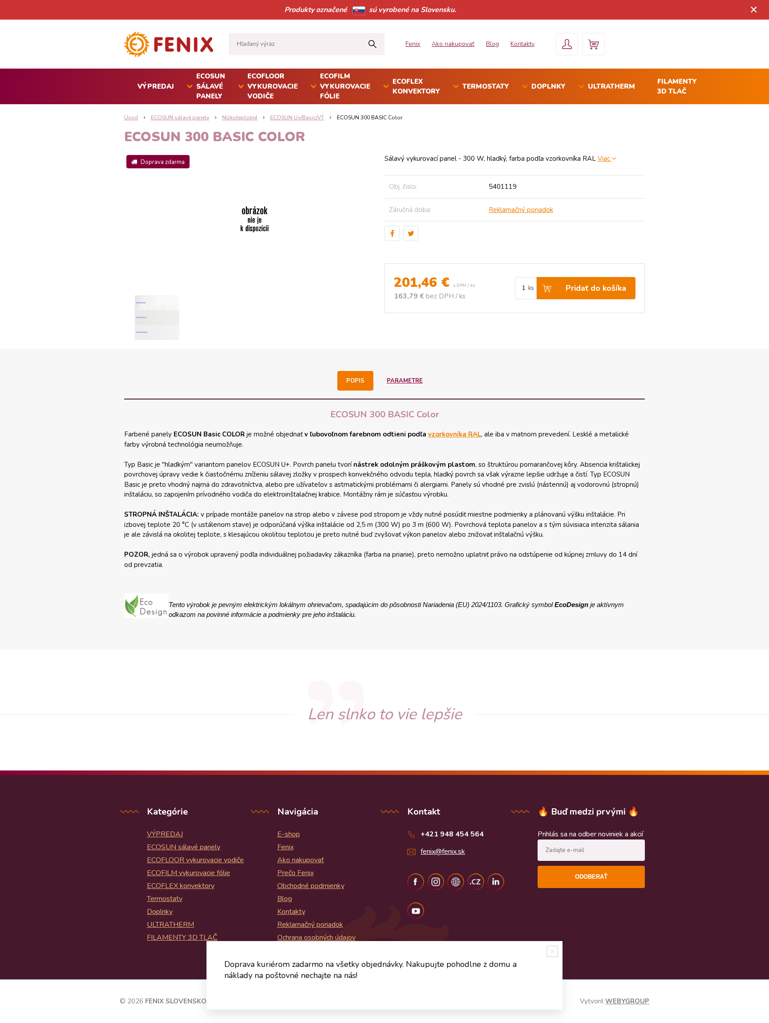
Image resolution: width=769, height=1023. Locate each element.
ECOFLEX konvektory (416, 86)
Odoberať (591, 876)
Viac (605, 158)
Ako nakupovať (453, 44)
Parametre (405, 381)
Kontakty (522, 44)
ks (531, 288)
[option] (156, 317)
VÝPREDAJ (156, 86)
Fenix (412, 44)
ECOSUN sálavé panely (210, 86)
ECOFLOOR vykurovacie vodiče (272, 86)
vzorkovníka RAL (454, 434)
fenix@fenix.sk (443, 851)
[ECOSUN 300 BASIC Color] (254, 219)
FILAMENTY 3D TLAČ (677, 86)
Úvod (131, 117)
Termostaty (485, 86)
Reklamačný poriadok (521, 209)
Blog (492, 44)
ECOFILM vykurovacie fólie (345, 86)
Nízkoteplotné (239, 117)
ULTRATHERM (611, 86)
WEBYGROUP (627, 1001)
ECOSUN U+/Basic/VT (297, 117)
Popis (355, 381)
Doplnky (548, 86)
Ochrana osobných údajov (316, 937)
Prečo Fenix (295, 873)
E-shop (288, 834)
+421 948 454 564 (452, 834)
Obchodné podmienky (310, 886)
